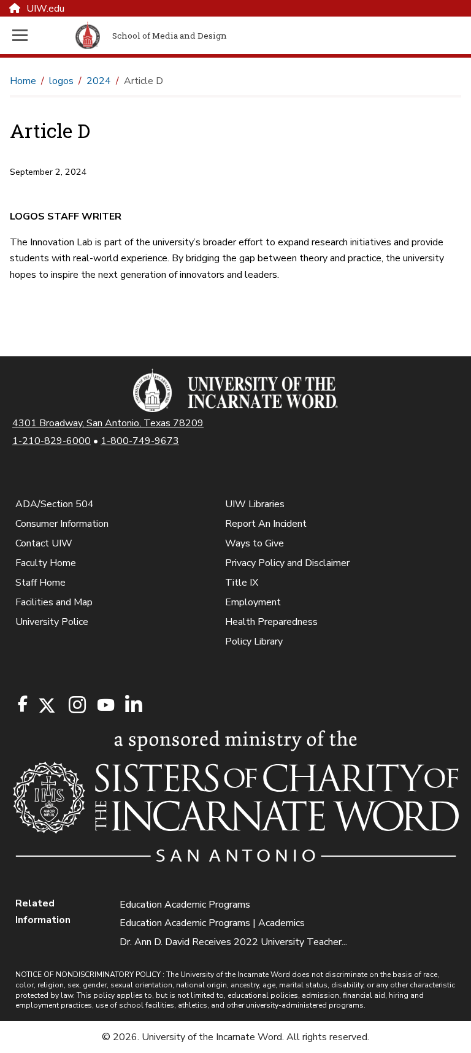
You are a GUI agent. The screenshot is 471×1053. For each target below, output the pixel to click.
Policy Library (254, 641)
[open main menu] (41, 35)
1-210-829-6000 (51, 441)
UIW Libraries (255, 504)
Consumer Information (62, 523)
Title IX (241, 582)
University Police (51, 622)
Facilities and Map (54, 602)
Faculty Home (45, 563)
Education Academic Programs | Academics (212, 923)
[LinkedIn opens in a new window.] (133, 705)
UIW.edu (45, 8)
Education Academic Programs (185, 904)
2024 (98, 81)
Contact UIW (43, 543)
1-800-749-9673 (140, 441)
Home (23, 81)
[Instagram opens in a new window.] (75, 705)
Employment (253, 602)
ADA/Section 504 (54, 504)
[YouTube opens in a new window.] (105, 705)
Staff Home (40, 582)
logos (61, 81)
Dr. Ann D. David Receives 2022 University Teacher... (233, 942)
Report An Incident (266, 523)
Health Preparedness (271, 622)
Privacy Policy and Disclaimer (287, 563)
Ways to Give (254, 543)
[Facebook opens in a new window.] (22, 704)
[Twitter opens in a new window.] (46, 705)
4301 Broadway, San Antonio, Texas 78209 (108, 423)
